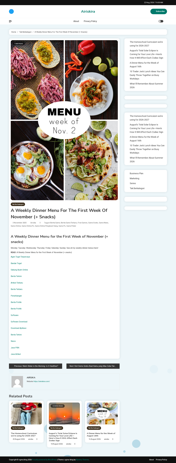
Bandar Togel (16, 263)
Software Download (19, 322)
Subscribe (160, 11)
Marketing (134, 178)
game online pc (28, 226)
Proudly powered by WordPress (44, 460)
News (13, 341)
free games (82, 223)
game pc (62, 226)
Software (14, 315)
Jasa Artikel (16, 354)
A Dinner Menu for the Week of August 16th (101, 434)
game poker (71, 226)
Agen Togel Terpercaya (20, 257)
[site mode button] (161, 21)
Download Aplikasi (18, 328)
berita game (55, 223)
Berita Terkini (16, 276)
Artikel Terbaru (17, 283)
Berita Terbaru (16, 289)
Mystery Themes (82, 460)
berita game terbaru (69, 223)
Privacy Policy (90, 21)
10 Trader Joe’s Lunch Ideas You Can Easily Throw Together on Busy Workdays (147, 75)
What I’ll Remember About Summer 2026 (146, 85)
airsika (33, 223)
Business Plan (136, 173)
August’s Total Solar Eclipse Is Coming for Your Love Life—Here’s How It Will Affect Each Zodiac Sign (63, 437)
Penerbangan (16, 296)
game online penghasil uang (46, 226)
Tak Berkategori (18, 204)
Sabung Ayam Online (19, 270)
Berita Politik (16, 302)
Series (133, 183)
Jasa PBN (15, 348)
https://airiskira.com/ (42, 381)
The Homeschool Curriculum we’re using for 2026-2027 (24, 434)
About (76, 21)
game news (103, 223)
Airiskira (88, 11)
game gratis (93, 223)
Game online (16, 226)
